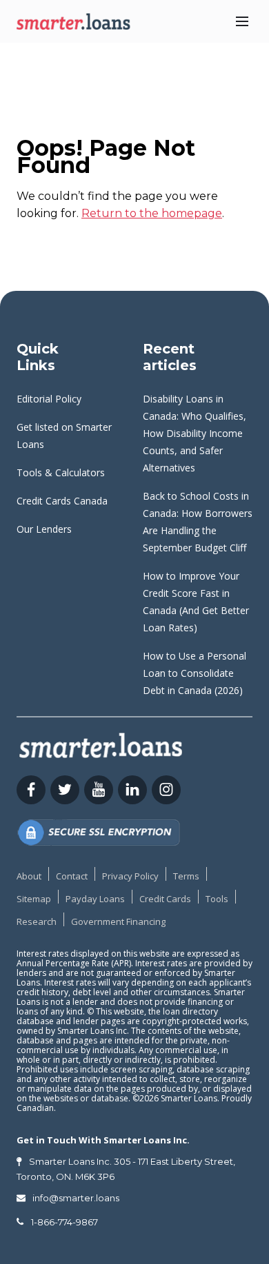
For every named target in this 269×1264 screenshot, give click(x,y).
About (29, 876)
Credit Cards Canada (62, 500)
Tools (217, 899)
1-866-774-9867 (64, 1221)
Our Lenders (44, 529)
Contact (72, 876)
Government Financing (118, 921)
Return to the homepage (151, 213)
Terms (186, 876)
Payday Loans (95, 899)
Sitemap (34, 899)
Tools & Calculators (61, 472)
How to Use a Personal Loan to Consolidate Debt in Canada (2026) (194, 673)
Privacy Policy (130, 876)
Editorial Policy (49, 398)
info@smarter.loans (75, 1197)
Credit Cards (165, 899)
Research (37, 921)
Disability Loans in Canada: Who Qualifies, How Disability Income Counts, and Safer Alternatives (194, 433)
